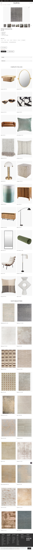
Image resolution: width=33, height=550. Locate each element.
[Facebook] (28, 538)
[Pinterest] (30, 538)
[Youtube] (27, 540)
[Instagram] (27, 538)
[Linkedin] (28, 540)
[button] (1, 25)
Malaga (6, 4)
